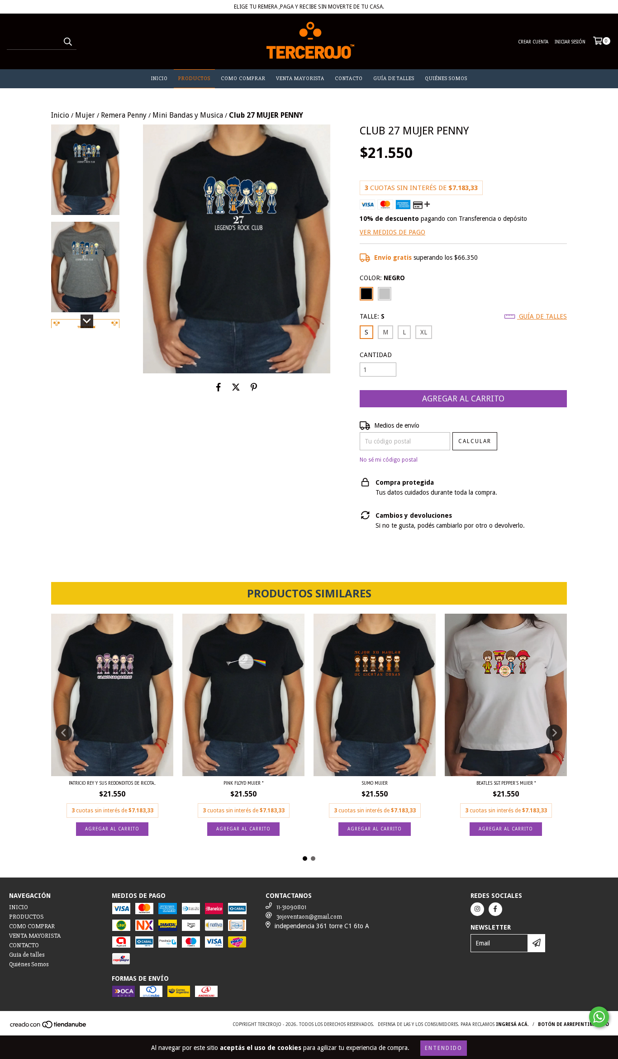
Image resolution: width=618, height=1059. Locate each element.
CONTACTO (349, 78)
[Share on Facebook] (218, 386)
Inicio (60, 115)
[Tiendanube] (48, 1027)
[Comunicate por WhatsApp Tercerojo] (599, 1017)
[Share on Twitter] (236, 386)
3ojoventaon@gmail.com (309, 917)
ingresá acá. (512, 1024)
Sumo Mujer (374, 782)
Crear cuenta (533, 41)
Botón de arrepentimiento (573, 1024)
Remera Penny (124, 115)
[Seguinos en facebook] (495, 909)
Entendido (443, 1048)
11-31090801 (291, 907)
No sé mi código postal (389, 460)
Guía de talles (393, 78)
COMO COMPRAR (243, 78)
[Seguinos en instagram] (477, 909)
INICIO (159, 78)
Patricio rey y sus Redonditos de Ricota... (112, 782)
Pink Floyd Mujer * (243, 782)
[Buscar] (67, 41)
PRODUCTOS (194, 78)
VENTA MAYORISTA (300, 78)
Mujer (85, 115)
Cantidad (376, 354)
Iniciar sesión (570, 41)
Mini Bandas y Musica (187, 115)
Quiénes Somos (446, 78)
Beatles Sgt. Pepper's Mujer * (506, 782)
